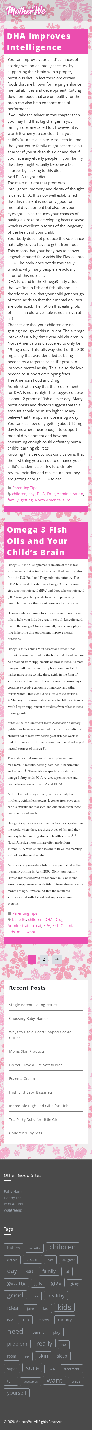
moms (43, 1319)
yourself (16, 1392)
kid (46, 1308)
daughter (68, 1260)
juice (30, 1308)
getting (27, 499)
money (65, 1320)
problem (17, 1343)
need (15, 1331)
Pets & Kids (13, 1204)
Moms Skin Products (27, 1051)
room (11, 1356)
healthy (56, 1295)
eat (38, 925)
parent (38, 1332)
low (10, 1320)
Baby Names (14, 1191)
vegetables (31, 1381)
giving (74, 1284)
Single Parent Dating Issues (33, 1004)
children (19, 493)
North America (48, 499)
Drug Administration (65, 493)
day (31, 493)
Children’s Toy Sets (25, 1133)
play (56, 1332)
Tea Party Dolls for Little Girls (34, 1119)
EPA (46, 925)
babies (13, 1248)
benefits (19, 919)
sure (66, 499)
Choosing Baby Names (29, 1018)
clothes (12, 1260)
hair (35, 1296)
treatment (71, 1369)
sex (27, 1356)
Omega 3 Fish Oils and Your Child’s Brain (37, 540)
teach (51, 1369)
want (31, 931)
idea (12, 1308)
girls (38, 1283)
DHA (41, 493)
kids (11, 931)
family (13, 499)
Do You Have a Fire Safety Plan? (36, 1064)
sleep (62, 1356)
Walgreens (13, 1210)
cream (32, 1259)
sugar (12, 1368)
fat (67, 1271)
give (56, 1282)
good (15, 1294)
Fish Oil (59, 925)
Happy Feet (13, 1197)
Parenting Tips (24, 487)
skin (43, 1355)
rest (63, 1344)
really (44, 1343)
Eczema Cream (22, 1078)
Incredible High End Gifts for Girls (39, 1105)
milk (21, 931)
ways (76, 1381)
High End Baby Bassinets (31, 1092)
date (50, 1260)
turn (11, 1381)
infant (73, 925)
